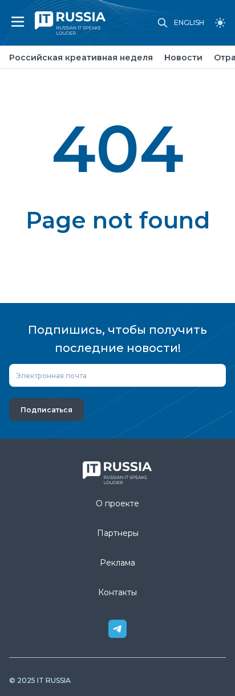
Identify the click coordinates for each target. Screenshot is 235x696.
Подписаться (46, 410)
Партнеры (118, 533)
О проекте (117, 503)
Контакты (117, 592)
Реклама (117, 563)
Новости (183, 57)
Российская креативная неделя (81, 57)
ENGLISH (189, 22)
